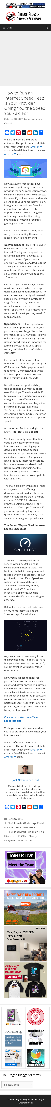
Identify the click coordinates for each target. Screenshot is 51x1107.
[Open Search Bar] (47, 27)
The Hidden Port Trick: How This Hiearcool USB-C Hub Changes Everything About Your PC (24, 836)
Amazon (34, 146)
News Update (15, 818)
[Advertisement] (25, 58)
